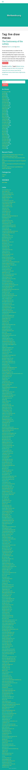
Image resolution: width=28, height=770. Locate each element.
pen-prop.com (5, 618)
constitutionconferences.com (9, 572)
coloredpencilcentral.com (8, 305)
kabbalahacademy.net (7, 349)
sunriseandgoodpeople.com (8, 530)
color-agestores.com (7, 398)
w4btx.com (4, 346)
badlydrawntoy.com (7, 608)
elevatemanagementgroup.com (9, 736)
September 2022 (5, 144)
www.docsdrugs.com (7, 644)
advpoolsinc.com (6, 562)
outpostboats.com (6, 404)
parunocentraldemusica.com (8, 703)
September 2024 (5, 107)
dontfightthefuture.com (8, 302)
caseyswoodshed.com (7, 568)
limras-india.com (6, 191)
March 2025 (4, 98)
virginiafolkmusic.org (7, 375)
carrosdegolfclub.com (7, 288)
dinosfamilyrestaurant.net (8, 283)
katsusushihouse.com (7, 462)
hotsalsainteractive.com (7, 200)
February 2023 (5, 136)
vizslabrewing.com (6, 326)
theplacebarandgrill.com (8, 559)
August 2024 (4, 108)
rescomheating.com (6, 758)
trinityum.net (5, 687)
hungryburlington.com (7, 491)
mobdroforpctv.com (7, 410)
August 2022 (4, 145)
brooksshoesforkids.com (8, 585)
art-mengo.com (5, 499)
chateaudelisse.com (6, 260)
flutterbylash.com (6, 730)
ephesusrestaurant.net (7, 692)
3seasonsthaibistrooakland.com (9, 387)
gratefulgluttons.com (7, 409)
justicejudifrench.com (7, 485)
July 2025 (4, 93)
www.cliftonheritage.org (8, 654)
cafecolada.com (6, 416)
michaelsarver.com (6, 357)
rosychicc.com (5, 403)
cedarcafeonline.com (7, 204)
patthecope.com (6, 574)
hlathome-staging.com (7, 360)
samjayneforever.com (7, 716)
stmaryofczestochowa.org (8, 484)
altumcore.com (5, 580)
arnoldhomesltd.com (7, 303)
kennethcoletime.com (7, 490)
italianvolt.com (5, 323)
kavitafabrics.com (6, 540)
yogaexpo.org (5, 390)
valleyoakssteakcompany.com (9, 566)
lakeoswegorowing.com (7, 744)
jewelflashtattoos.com (7, 237)
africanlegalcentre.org (7, 461)
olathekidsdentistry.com (8, 340)
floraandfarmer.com (6, 291)
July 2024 (4, 110)
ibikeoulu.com (5, 481)
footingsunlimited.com (7, 641)
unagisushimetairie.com (7, 236)
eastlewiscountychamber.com (9, 433)
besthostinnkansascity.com (8, 761)
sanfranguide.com (6, 422)
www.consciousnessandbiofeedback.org (11, 680)
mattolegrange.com (7, 507)
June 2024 (4, 112)
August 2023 (4, 127)
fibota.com (4, 700)
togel (3, 176)
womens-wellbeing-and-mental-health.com (12, 373)
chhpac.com (5, 752)
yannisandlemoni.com (7, 329)
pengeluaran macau (7, 72)
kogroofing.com (6, 251)
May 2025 (4, 95)
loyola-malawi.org (6, 401)
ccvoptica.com (5, 663)
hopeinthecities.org (6, 407)
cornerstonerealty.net (7, 678)
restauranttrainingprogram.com (9, 367)
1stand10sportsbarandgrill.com (9, 344)
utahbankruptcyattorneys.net (9, 312)
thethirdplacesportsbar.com (8, 690)
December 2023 (5, 121)
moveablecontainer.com (8, 271)
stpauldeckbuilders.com (7, 640)
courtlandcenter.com (7, 553)
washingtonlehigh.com (7, 664)
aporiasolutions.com (7, 588)
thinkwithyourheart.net (7, 311)
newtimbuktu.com (6, 211)
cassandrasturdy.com (7, 412)
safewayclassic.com (6, 223)
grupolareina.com (6, 272)
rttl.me (3, 756)
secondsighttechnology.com (9, 355)
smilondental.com (6, 351)
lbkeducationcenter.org (7, 383)
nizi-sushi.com (5, 497)
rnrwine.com (5, 742)
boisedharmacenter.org (7, 396)
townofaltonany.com (7, 523)
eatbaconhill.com (6, 214)
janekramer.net (5, 496)
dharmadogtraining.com (7, 753)
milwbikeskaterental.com (8, 520)
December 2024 (5, 102)
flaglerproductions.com (7, 442)
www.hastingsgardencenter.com (9, 683)
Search (5, 85)
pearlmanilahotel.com (7, 245)
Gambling (9, 66)
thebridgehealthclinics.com (8, 592)
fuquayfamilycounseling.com (9, 745)
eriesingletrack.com (6, 334)
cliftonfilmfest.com (6, 306)
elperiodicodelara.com (7, 193)
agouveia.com (5, 747)
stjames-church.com (6, 471)
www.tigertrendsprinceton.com (9, 620)
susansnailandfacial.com (7, 617)
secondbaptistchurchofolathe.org (10, 749)
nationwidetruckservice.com (9, 545)
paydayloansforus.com (7, 220)
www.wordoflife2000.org (8, 315)
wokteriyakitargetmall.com (8, 361)
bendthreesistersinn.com (8, 533)
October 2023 (5, 124)
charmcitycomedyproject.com (9, 476)
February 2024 (5, 118)
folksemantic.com (6, 320)
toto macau (5, 74)
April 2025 (4, 96)
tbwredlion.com (6, 709)
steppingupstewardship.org (8, 661)
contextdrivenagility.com (8, 479)
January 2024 (5, 119)
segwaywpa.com (6, 589)
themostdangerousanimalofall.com (10, 429)
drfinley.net (4, 739)
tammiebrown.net (6, 502)
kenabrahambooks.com (7, 452)
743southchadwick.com (7, 297)
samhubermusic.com (6, 765)
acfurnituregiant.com (7, 205)
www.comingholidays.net (8, 421)
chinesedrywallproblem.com (8, 531)
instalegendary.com (6, 230)
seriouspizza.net (6, 577)
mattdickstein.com (6, 606)
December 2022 (5, 139)
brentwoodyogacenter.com (8, 658)
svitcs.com (4, 576)
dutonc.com (5, 504)
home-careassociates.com (8, 392)
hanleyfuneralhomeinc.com (8, 341)
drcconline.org (5, 557)
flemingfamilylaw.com (7, 741)
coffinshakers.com (6, 482)
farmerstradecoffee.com (8, 600)
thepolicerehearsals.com (8, 430)
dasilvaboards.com (6, 438)
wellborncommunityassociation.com (10, 262)
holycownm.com (6, 543)
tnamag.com (5, 583)
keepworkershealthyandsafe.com (10, 231)
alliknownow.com (6, 432)
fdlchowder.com (6, 647)
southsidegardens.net (7, 686)
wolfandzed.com (6, 669)
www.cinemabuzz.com (7, 672)
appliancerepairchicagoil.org (9, 227)
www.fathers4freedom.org (8, 621)
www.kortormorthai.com (8, 634)
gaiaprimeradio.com (6, 501)
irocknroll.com (5, 314)
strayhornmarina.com (7, 441)
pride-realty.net (6, 727)
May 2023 (4, 131)
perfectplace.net (6, 386)
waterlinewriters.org (7, 594)
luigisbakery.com (6, 666)
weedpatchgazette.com (8, 331)
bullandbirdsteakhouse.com (8, 651)
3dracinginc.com (6, 426)
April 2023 (4, 133)
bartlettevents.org (6, 269)
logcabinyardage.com (7, 602)
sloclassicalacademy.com (8, 436)
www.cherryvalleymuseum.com (9, 274)
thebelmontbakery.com (7, 222)
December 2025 (5, 92)
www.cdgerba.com (6, 701)
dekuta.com (5, 670)
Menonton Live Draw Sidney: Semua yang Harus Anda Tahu (13, 158)
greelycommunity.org (7, 464)
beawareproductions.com (8, 478)
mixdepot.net (5, 674)
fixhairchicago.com (6, 569)
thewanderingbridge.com (8, 487)
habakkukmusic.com (6, 611)
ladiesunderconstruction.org (8, 279)
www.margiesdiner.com (7, 646)
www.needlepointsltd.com (8, 649)
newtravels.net (5, 219)
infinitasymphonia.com (7, 459)
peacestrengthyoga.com (8, 628)
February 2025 (5, 99)
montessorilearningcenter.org (9, 713)
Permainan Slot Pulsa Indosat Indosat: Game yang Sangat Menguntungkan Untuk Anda (12, 155)
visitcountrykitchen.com (8, 511)
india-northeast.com (7, 298)
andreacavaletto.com (7, 393)
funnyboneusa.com (6, 536)
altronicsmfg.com (6, 213)
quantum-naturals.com (7, 712)
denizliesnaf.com (6, 571)
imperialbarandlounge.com (8, 308)
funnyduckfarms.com (7, 733)
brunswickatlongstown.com (8, 493)
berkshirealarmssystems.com (8, 324)
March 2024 (4, 116)
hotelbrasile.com (6, 266)
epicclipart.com (5, 243)
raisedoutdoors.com (7, 309)
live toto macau (10, 70)
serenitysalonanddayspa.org (8, 202)
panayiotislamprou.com (7, 257)
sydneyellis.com (5, 364)
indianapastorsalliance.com (8, 565)
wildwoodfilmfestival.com (8, 263)
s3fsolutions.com (6, 292)
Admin (18, 47)
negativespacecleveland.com (9, 527)
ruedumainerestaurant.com (8, 465)
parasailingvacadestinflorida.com (10, 726)
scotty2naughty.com (7, 473)
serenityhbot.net (6, 614)
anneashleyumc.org (6, 637)
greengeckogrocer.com (7, 358)
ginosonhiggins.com (6, 516)
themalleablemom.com (7, 488)
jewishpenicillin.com (6, 370)
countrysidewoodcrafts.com (9, 225)
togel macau (22, 72)
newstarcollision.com (7, 352)
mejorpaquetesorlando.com (8, 343)
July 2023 (4, 128)
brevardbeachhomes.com (8, 294)
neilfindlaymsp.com (6, 554)
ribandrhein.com (6, 378)
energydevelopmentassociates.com (10, 289)
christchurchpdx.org (6, 450)
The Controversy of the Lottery (12, 43)
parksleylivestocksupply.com (9, 395)
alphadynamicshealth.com (8, 729)
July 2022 (4, 147)
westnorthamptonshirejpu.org (9, 265)
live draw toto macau (16, 68)
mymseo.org (5, 750)
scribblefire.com (6, 389)
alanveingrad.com (6, 514)
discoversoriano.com (7, 418)
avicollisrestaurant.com (7, 556)
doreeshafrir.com (6, 475)
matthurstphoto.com (7, 718)
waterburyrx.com (6, 560)
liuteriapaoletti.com (7, 528)
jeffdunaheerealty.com (7, 626)
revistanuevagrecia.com (7, 470)
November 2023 (5, 122)
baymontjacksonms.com (7, 522)
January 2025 (4, 101)
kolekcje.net (5, 380)
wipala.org (4, 399)
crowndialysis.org (6, 366)
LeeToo (18, 768)
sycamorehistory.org (7, 677)
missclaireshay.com (6, 190)
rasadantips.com (6, 210)
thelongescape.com (6, 505)
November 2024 (5, 104)
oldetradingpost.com (7, 277)
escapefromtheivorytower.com (9, 295)
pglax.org (4, 525)
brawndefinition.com (7, 444)
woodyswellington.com (7, 693)
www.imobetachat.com (7, 605)
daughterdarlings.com (7, 197)
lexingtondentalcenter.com (8, 363)
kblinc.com (4, 332)
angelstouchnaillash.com (8, 347)
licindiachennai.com (6, 196)
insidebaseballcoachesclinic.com (9, 721)
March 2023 (4, 135)
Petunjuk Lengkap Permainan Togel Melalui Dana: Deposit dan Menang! (12, 167)
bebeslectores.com (6, 280)
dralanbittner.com (6, 328)
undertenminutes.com (7, 207)
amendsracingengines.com (8, 632)
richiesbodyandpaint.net (8, 194)
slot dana (4, 182)
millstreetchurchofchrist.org (8, 724)
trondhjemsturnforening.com (9, 706)
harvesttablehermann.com (8, 286)
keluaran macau (20, 66)
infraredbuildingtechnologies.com (10, 285)
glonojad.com (5, 468)
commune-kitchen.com (7, 453)
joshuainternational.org (7, 615)
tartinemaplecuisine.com (8, 494)
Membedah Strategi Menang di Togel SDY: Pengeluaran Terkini (14, 161)
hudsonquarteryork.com (7, 698)
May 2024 (4, 113)
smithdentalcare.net (7, 762)
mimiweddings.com (6, 759)
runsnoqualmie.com (6, 643)
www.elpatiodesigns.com (8, 696)
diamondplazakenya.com (8, 707)
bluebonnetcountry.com (8, 242)
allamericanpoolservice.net (8, 369)
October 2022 (5, 142)
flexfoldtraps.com (6, 631)
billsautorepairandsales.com (8, 710)
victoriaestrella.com (7, 550)
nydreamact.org (6, 234)
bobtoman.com (5, 248)
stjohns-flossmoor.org (7, 534)
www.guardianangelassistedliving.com (11, 704)
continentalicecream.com (8, 445)
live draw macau (6, 68)
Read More (5, 63)
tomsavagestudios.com (7, 372)
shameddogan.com (6, 595)
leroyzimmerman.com (7, 738)
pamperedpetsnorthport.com (9, 335)
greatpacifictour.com (7, 548)
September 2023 (5, 125)
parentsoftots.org (6, 597)
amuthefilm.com (6, 455)
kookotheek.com (6, 256)
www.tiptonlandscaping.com (9, 660)
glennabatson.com (6, 439)
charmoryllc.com (6, 424)
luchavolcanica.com (6, 542)
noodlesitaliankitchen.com (8, 233)
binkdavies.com (5, 448)
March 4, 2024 (11, 47)
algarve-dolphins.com (7, 513)
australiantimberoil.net (7, 282)
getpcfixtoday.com (6, 239)
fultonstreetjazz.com (7, 268)
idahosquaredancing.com (8, 317)
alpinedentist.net (6, 253)
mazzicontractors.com (7, 689)
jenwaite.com (5, 735)
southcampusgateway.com (8, 259)
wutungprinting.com (7, 517)
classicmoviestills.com (7, 415)
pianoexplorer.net (6, 684)
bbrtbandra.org (5, 240)
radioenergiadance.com (7, 254)
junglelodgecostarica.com (8, 508)
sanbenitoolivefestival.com (8, 413)
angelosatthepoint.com (7, 563)
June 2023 (4, 130)
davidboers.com (6, 603)
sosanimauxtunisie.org (7, 249)
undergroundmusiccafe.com (8, 764)
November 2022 (5, 141)
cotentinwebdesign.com (8, 275)
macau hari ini (17, 70)
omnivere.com (5, 208)
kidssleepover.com (6, 217)
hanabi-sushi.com (6, 667)
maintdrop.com (5, 246)
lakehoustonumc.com (7, 609)
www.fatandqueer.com (7, 635)
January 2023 (4, 138)
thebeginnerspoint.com (7, 419)
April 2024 (4, 115)
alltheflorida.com (6, 719)
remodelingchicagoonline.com (9, 657)
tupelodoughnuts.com (7, 338)
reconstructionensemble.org (9, 539)
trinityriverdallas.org (7, 384)
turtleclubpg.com (6, 546)
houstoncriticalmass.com (8, 427)
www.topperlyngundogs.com (9, 623)
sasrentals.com (5, 354)
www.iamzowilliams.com (8, 681)
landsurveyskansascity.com (8, 638)
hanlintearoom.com (6, 732)
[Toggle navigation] (2, 2)
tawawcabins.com (6, 318)
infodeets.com (5, 199)
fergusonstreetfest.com (7, 715)
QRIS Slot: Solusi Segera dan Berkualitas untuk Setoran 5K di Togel (13, 164)
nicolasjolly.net (5, 458)
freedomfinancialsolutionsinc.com (10, 629)
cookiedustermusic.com (7, 537)
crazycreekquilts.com (7, 447)
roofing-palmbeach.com (7, 300)
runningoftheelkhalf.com (8, 625)
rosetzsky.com (5, 467)
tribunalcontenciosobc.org (8, 435)
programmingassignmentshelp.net (10, 216)
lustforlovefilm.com (6, 456)
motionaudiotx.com (7, 755)
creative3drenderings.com (8, 598)
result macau (15, 72)
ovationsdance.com (6, 377)
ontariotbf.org (5, 228)
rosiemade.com (5, 337)
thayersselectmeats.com (8, 586)
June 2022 (4, 148)
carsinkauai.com (5, 722)
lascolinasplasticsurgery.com (8, 652)
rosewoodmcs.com (6, 675)
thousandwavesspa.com (7, 551)
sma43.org (4, 655)
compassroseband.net (7, 579)
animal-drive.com (6, 582)
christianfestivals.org (7, 510)
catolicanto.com (6, 381)
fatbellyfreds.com (6, 695)
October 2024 (5, 105)
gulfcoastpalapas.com (7, 591)
